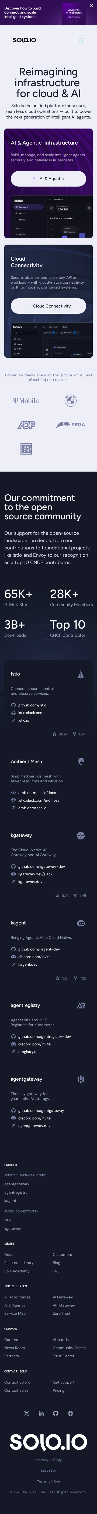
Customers (62, 1254)
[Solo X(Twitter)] (26, 1413)
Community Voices (69, 1347)
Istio (7, 1220)
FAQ (56, 1271)
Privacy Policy (48, 1460)
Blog (56, 1262)
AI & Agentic (15, 1305)
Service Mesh (15, 1313)
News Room (14, 1347)
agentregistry (15, 1192)
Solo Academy (17, 1271)
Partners (11, 1355)
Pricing (58, 1390)
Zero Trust (61, 1313)
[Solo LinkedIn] (41, 1413)
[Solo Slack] (70, 1413)
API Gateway (64, 1305)
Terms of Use (48, 1482)
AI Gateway (63, 1297)
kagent (10, 1200)
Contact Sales (16, 1390)
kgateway (12, 1228)
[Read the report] (48, 12)
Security (48, 1471)
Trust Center (63, 1355)
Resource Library (19, 1262)
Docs (8, 1254)
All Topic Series (17, 1297)
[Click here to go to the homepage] (24, 40)
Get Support (63, 1382)
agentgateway (16, 1184)
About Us (61, 1339)
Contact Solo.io (17, 1382)
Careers (11, 1339)
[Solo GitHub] (56, 1413)
